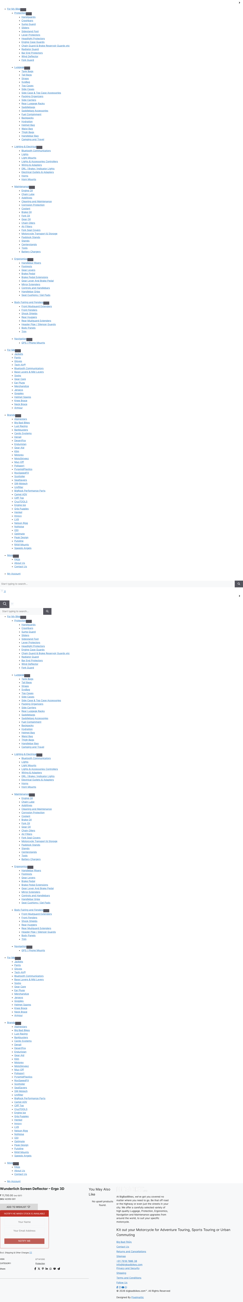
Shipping (121, 1273)
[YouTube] (123, 1287)
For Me (11, 350)
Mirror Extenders (31, 284)
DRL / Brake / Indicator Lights (38, 168)
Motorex (19, 454)
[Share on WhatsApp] (51, 1269)
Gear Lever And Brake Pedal (38, 280)
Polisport (19, 465)
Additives (27, 197)
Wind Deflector (30, 56)
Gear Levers (28, 270)
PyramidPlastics (23, 469)
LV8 (16, 519)
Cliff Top (19, 497)
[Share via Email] (58, 1269)
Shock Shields (29, 313)
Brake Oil (27, 212)
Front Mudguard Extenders (37, 306)
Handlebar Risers (31, 262)
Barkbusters (21, 429)
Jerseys (18, 389)
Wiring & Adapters (32, 165)
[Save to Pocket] (54, 1269)
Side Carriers (29, 100)
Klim (16, 451)
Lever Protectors (31, 34)
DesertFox (20, 440)
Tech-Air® (20, 364)
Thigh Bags (28, 132)
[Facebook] (117, 1287)
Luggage (19, 67)
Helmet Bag (28, 125)
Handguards (29, 17)
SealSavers (20, 480)
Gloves (18, 361)
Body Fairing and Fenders (28, 302)
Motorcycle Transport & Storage (39, 233)
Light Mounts (29, 157)
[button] (19, 1207)
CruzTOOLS (20, 501)
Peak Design (21, 537)
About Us (19, 563)
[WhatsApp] (126, 1287)
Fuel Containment (31, 114)
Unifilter (18, 487)
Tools (25, 248)
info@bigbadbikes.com (129, 1264)
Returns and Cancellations (131, 1251)
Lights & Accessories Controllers (40, 161)
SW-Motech (21, 483)
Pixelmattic (137, 1297)
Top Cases (27, 85)
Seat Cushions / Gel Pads (36, 295)
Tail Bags (27, 74)
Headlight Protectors (33, 38)
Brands (11, 415)
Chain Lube (28, 194)
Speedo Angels (23, 548)
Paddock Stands (31, 237)
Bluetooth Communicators (36, 150)
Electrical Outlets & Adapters (38, 172)
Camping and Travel (33, 139)
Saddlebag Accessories (35, 110)
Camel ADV (20, 494)
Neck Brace (20, 404)
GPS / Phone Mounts (33, 342)
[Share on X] (39, 1269)
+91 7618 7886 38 (126, 1261)
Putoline (18, 541)
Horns (25, 175)
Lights (25, 154)
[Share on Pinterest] (43, 1269)
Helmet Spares (22, 397)
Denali (17, 437)
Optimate (19, 533)
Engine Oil (27, 190)
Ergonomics (20, 258)
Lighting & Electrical (25, 146)
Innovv (18, 515)
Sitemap (121, 1256)
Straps (25, 78)
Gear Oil (26, 219)
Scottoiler (19, 476)
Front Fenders (29, 310)
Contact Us (20, 566)
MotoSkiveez (21, 458)
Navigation (20, 338)
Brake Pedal (28, 273)
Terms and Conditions (128, 1277)
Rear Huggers (29, 317)
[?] (31, 1252)
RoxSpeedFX (21, 472)
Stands (26, 240)
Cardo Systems (23, 433)
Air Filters (27, 226)
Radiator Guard (30, 49)
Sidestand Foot (30, 31)
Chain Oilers (28, 223)
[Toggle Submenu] (29, 13)
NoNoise (19, 526)
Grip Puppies (21, 508)
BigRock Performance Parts (29, 490)
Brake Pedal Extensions (35, 277)
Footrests (27, 266)
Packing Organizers (32, 96)
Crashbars (27, 20)
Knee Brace (20, 400)
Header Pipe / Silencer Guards (39, 324)
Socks (17, 375)
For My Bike (13, 8)
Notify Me (24, 1240)
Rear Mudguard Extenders (36, 320)
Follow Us (121, 1282)
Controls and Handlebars (36, 288)
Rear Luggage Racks (33, 103)
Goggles (19, 393)
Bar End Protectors (32, 52)
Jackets (18, 354)
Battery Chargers (31, 251)
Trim (24, 331)
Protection (20, 13)
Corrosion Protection (33, 205)
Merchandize (21, 386)
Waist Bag (27, 128)
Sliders (25, 27)
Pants (17, 357)
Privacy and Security (128, 1268)
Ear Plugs (19, 382)
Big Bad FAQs (124, 1242)
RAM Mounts (21, 544)
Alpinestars (20, 419)
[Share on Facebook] (35, 1269)
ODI (16, 530)
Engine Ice (20, 505)
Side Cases (28, 89)
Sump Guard (29, 24)
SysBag (26, 82)
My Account (14, 573)
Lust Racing (21, 426)
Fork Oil (26, 215)
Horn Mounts (29, 179)
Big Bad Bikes (22, 422)
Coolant (26, 208)
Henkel (18, 512)
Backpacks (28, 117)
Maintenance (21, 186)
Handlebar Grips (31, 291)
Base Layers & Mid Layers (29, 371)
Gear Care (20, 379)
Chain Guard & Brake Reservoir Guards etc (46, 45)
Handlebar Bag (30, 135)
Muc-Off (19, 462)
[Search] (239, 584)
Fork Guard (28, 60)
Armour (18, 407)
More (10, 555)
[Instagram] (120, 1287)
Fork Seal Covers (31, 230)
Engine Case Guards (33, 42)
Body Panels (29, 327)
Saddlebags (28, 107)
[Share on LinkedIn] (47, 1269)
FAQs (17, 559)
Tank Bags (27, 71)
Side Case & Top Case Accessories (41, 92)
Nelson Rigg (21, 523)
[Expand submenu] (23, 9)
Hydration (27, 121)
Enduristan (20, 444)
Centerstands (29, 244)
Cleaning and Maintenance (37, 201)
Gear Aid (19, 447)
